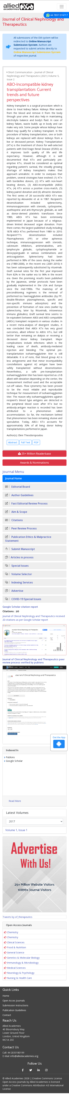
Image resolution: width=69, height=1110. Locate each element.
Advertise (17, 591)
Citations (17, 520)
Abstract (12, 442)
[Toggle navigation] (61, 6)
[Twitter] (30, 1070)
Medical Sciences (16, 967)
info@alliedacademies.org (24, 1056)
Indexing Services (22, 582)
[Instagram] (46, 1070)
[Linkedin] (38, 1070)
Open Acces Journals (14, 1000)
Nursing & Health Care (19, 978)
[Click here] (34, 639)
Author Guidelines (22, 495)
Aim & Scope (19, 512)
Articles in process (22, 557)
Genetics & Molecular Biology (23, 957)
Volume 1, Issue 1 (16, 830)
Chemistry (12, 932)
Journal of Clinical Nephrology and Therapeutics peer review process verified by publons (33, 661)
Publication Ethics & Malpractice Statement (28, 539)
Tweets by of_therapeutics (17, 917)
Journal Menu (13, 471)
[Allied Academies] (18, 6)
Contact (7, 1015)
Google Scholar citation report (20, 607)
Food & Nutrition (16, 947)
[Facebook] (23, 1070)
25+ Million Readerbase (36, 453)
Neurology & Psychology (20, 972)
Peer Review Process (24, 528)
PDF (36, 442)
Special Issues (20, 565)
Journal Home (13, 478)
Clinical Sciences (15, 942)
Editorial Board (20, 487)
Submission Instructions (15, 1005)
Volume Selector (21, 574)
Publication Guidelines (14, 1010)
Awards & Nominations (34, 462)
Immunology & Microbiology (23, 962)
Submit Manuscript (23, 549)
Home (6, 995)
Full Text (25, 442)
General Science (15, 952)
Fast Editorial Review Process (29, 503)
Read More (15, 800)
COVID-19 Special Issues (26, 599)
